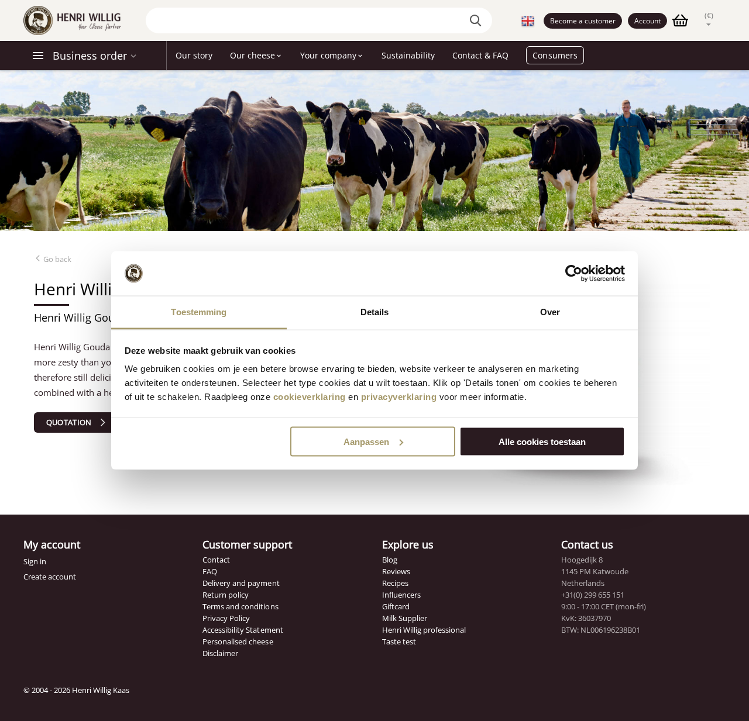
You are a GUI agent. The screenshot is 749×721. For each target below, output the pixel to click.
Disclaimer (220, 653)
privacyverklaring (399, 397)
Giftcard (396, 606)
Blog (389, 559)
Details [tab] (374, 312)
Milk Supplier (404, 618)
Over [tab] (550, 312)
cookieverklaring (309, 397)
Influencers (401, 594)
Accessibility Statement (242, 630)
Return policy (225, 594)
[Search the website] (477, 20)
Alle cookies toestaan (542, 441)
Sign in (34, 561)
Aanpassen (366, 441)
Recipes (395, 583)
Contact (216, 559)
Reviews (396, 571)
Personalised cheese (237, 641)
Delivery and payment (240, 583)
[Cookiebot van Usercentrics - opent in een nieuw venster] (574, 273)
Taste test (399, 641)
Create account (49, 576)
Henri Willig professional (424, 630)
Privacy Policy (226, 618)
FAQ (209, 571)
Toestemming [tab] (198, 312)
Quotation (69, 422)
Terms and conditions (240, 606)
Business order (90, 55)
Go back (56, 259)
